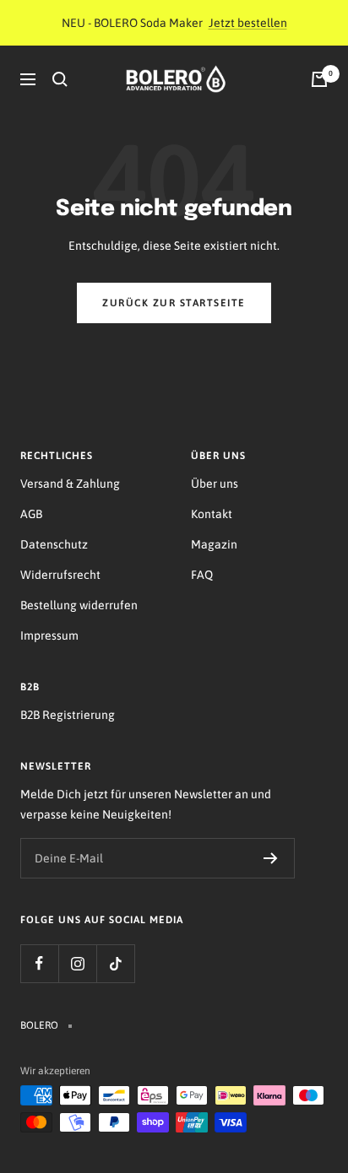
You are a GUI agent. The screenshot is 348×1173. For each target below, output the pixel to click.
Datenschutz (54, 544)
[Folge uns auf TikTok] (115, 963)
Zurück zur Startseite (174, 303)
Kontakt (211, 514)
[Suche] (60, 79)
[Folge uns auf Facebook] (39, 963)
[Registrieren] (271, 858)
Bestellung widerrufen (79, 605)
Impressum (49, 635)
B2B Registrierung (67, 715)
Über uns (214, 483)
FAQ (202, 574)
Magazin (214, 544)
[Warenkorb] (319, 79)
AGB (31, 514)
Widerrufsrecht (60, 574)
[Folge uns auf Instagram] (77, 963)
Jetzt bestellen (248, 23)
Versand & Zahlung (70, 483)
